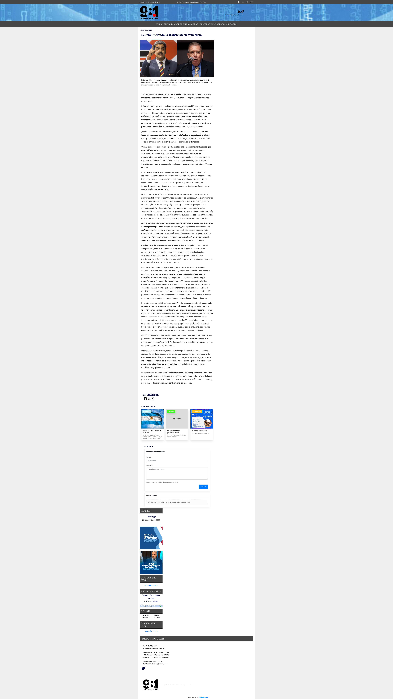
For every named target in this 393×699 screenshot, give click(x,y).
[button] (238, 2)
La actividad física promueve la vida (173, 432)
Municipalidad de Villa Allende (181, 24)
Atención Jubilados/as (199, 431)
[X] (243, 2)
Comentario (149, 465)
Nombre (148, 457)
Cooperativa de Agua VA (212, 24)
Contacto (231, 24)
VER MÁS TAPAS (151, 586)
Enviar (203, 487)
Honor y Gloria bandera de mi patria (152, 432)
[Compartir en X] (149, 399)
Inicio (159, 24)
